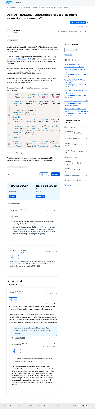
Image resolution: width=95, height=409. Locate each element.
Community (17, 2)
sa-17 (14, 167)
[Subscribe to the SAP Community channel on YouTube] (86, 406)
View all (66, 185)
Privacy (6, 406)
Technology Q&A (43, 7)
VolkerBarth (17, 30)
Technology (34, 7)
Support (49, 406)
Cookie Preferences (59, 406)
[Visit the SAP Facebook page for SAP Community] (80, 406)
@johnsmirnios (14, 261)
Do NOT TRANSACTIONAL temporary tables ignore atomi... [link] (64, 7)
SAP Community (11, 7)
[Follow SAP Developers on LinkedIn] (90, 406)
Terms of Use (14, 406)
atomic (9, 167)
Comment (55, 174)
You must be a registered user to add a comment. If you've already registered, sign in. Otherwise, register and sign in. (32, 329)
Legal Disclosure (32, 406)
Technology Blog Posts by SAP (76, 74)
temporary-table (22, 167)
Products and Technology (23, 7)
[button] (80, 31)
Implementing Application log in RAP (76, 101)
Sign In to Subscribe (78, 22)
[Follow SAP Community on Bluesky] (83, 406)
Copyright (22, 406)
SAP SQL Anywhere (12, 40)
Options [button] (87, 22)
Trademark (41, 406)
